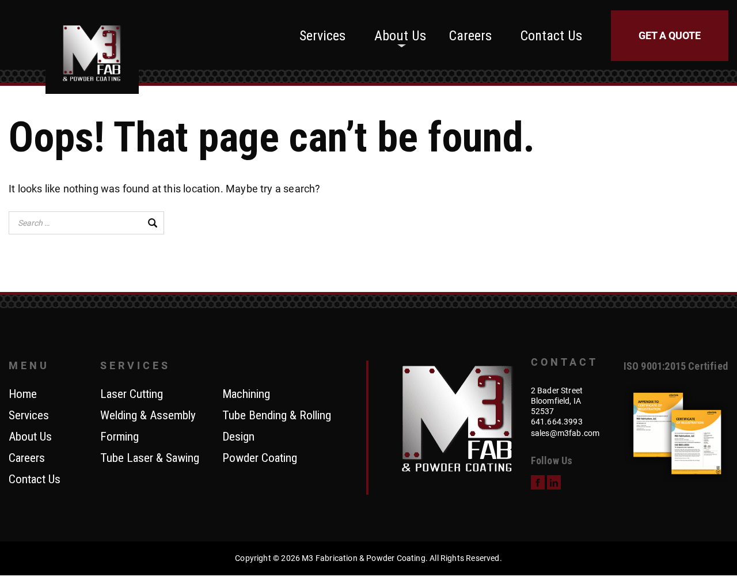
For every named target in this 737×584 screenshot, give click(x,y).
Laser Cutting (131, 394)
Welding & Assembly (148, 415)
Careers (470, 36)
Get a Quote (670, 35)
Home (23, 394)
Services (322, 36)
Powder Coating (259, 458)
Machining (246, 394)
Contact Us (551, 36)
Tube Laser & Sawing (149, 458)
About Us (400, 36)
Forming (119, 437)
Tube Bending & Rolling (276, 415)
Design (238, 437)
